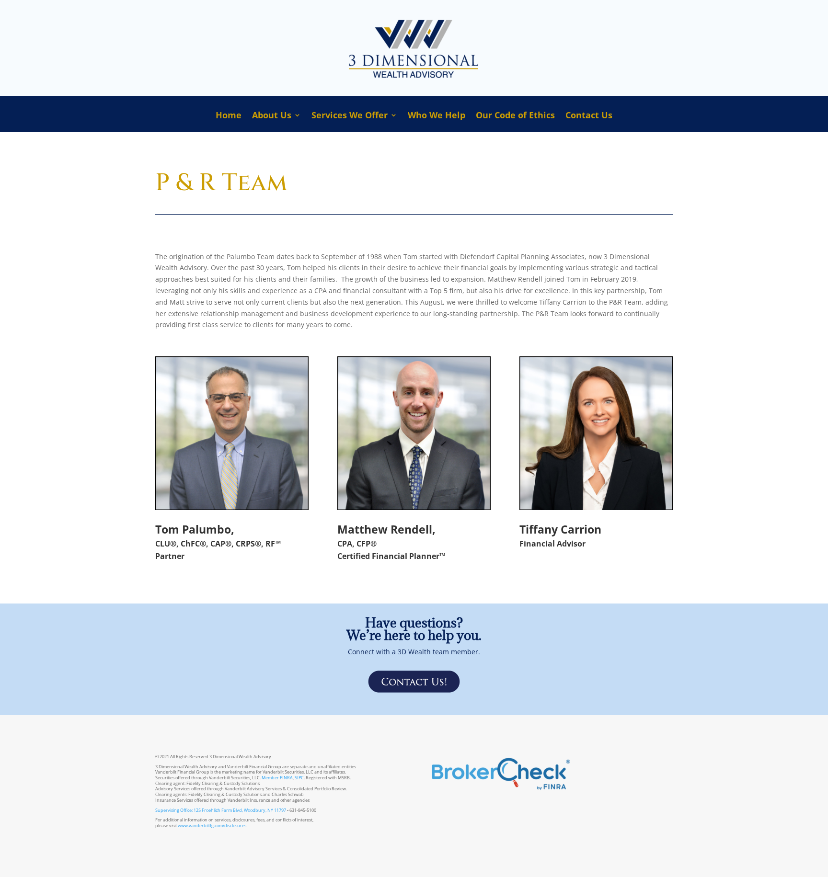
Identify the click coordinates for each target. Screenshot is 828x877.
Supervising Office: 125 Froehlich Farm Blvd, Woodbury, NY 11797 (220, 810)
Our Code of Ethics (515, 116)
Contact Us (588, 116)
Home (229, 116)
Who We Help (436, 116)
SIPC (299, 777)
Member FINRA (277, 777)
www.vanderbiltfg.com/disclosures (212, 825)
